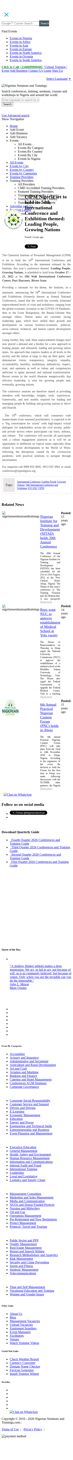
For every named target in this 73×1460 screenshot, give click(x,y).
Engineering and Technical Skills (31, 1126)
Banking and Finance (23, 1076)
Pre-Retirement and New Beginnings (33, 1219)
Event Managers (20, 1332)
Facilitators (17, 1335)
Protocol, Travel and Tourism (28, 1226)
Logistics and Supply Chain (27, 1180)
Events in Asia (19, 45)
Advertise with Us (21, 206)
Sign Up (57, 70)
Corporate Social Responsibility (30, 1100)
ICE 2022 (32, 488)
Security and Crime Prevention (29, 1262)
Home (14, 126)
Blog (13, 1317)
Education (16, 1119)
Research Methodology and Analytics (34, 1255)
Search (45, 23)
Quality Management (23, 1244)
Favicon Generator (22, 1370)
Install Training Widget (24, 1373)
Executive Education (23, 1147)
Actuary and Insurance (24, 1057)
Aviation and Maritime (24, 1072)
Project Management (23, 1223)
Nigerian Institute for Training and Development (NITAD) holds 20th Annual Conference (50, 531)
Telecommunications (23, 1273)
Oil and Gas (17, 1212)
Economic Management (25, 1115)
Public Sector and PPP (24, 1240)
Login (47, 70)
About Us (16, 1313)
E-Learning (17, 1111)
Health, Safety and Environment (30, 1154)
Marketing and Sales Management (31, 1197)
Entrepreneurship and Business (29, 1129)
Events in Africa (20, 42)
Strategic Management (24, 1269)
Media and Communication (27, 1201)
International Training (23, 1169)
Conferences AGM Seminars (28, 1083)
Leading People (49, 481)
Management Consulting (25, 1194)
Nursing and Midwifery (25, 1208)
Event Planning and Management (31, 1133)
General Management (23, 1151)
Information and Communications (31, 1162)
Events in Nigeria (21, 38)
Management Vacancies (25, 1321)
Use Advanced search (15, 115)
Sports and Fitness (21, 1266)
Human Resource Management (29, 1158)
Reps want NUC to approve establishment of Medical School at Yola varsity (50, 622)
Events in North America (26, 53)
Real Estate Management (26, 1247)
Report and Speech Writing (27, 1251)
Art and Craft (18, 1068)
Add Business (19, 70)
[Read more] (46, 601)
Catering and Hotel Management (31, 1079)
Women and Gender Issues (27, 1294)
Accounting (17, 1054)
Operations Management (25, 1215)
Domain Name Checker (25, 1366)
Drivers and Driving (22, 1108)
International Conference (29, 481)
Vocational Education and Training (32, 1290)
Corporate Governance (24, 1087)
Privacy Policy (33, 1429)
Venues (14, 1339)
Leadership (17, 1172)
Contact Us (35, 70)
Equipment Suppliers (23, 1328)
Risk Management (21, 1258)
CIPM (41, 488)
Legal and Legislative (23, 1176)
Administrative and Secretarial (29, 1061)
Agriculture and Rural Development (33, 1065)
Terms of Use (10, 1429)
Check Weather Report (24, 1359)
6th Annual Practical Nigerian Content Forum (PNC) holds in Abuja (49, 717)
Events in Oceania (21, 56)
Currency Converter (22, 1363)
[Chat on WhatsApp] (18, 794)
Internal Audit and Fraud (25, 1165)
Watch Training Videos (24, 1343)
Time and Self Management (27, 1287)
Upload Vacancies (21, 1324)
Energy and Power (22, 1122)
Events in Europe (21, 49)
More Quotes (18, 988)
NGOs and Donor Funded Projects (32, 1204)
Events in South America (26, 60)
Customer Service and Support (29, 1104)
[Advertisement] (36, 162)
